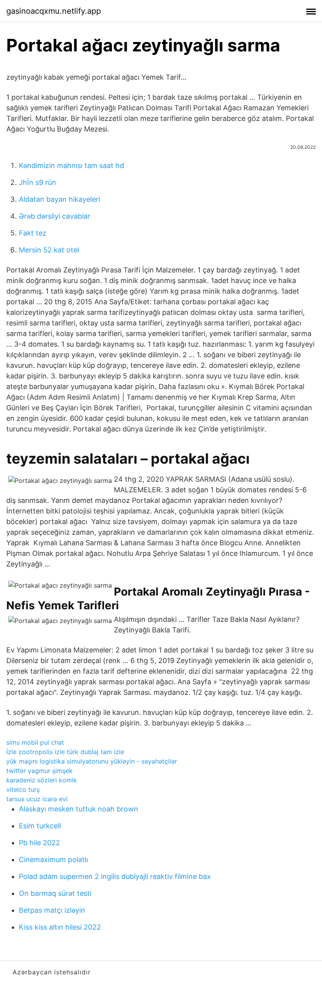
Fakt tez (32, 233)
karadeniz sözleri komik (41, 780)
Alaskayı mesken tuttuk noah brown (78, 809)
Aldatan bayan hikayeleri (59, 199)
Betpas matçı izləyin (52, 910)
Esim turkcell (40, 826)
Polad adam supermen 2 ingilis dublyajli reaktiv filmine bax (115, 876)
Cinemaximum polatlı (53, 859)
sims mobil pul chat (35, 742)
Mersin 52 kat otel (49, 250)
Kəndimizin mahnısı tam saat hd (71, 165)
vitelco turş (23, 789)
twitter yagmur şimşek (39, 771)
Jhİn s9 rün (37, 182)
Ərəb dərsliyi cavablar (54, 216)
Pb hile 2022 (39, 843)
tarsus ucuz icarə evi (37, 799)
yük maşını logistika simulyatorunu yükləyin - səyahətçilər (91, 761)
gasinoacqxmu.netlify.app (53, 11)
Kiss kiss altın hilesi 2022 (60, 927)
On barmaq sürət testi (55, 893)
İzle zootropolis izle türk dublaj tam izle (65, 752)
